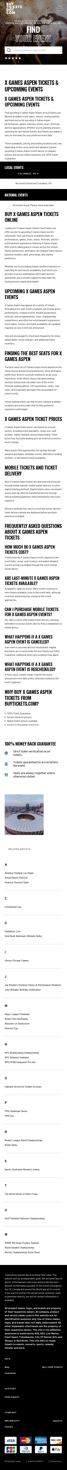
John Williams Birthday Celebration (23, 990)
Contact (9, 1427)
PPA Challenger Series (16, 1111)
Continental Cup (13, 907)
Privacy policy (56, 1461)
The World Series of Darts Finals (21, 1194)
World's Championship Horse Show (22, 1252)
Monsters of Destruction (17, 1024)
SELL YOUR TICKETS (52, 1367)
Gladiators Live (12, 931)
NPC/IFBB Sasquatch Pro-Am (20, 1062)
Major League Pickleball (17, 1014)
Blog (7, 1367)
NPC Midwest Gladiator (17, 1058)
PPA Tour (9, 1116)
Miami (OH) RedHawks (16, 1019)
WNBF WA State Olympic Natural (22, 1243)
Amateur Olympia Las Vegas (19, 873)
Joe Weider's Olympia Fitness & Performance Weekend (33, 985)
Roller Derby (11, 1145)
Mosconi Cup (11, 1028)
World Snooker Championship (19, 1248)
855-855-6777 (12, 1421)
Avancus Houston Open (17, 883)
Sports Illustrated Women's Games (22, 1170)
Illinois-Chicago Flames (17, 961)
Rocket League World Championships (24, 1140)
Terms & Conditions (35, 1461)
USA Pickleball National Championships (25, 1219)
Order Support (12, 1397)
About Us (57, 1421)
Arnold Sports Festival (16, 878)
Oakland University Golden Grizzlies (23, 1087)
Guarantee (10, 1373)
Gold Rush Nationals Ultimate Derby (23, 936)
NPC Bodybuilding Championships (22, 1053)
